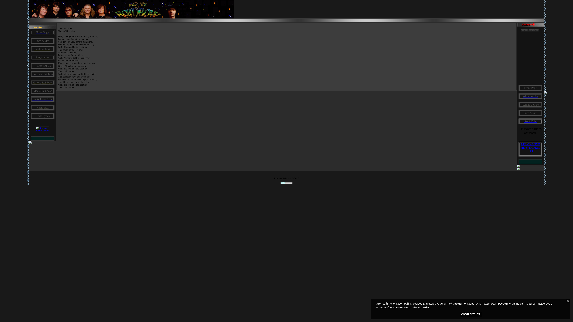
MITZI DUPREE (530, 147)
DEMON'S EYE (530, 144)
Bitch (530, 151)
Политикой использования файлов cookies (403, 307)
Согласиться (470, 314)
